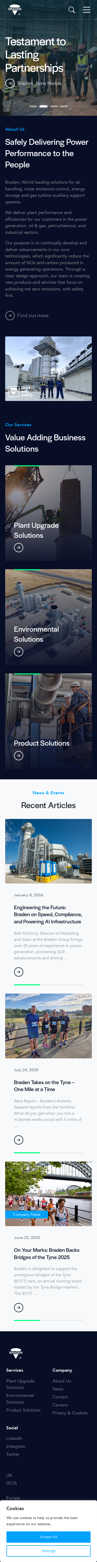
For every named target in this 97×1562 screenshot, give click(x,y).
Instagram (15, 1446)
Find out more (33, 315)
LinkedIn (14, 1438)
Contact (60, 1397)
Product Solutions (23, 1410)
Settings (48, 1550)
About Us (62, 1381)
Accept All (48, 1536)
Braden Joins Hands (39, 83)
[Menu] (86, 9)
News (58, 1389)
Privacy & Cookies (70, 1413)
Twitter (12, 1454)
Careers (60, 1405)
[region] (48, 1531)
